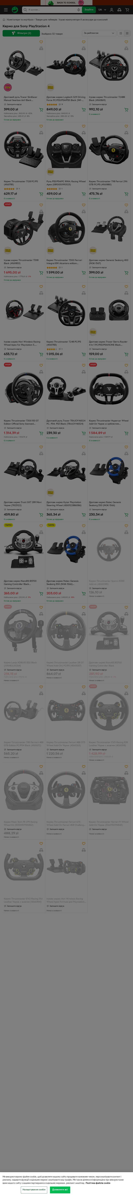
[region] (66, 1184)
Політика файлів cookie (98, 1183)
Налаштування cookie (34, 1190)
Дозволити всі (60, 1190)
